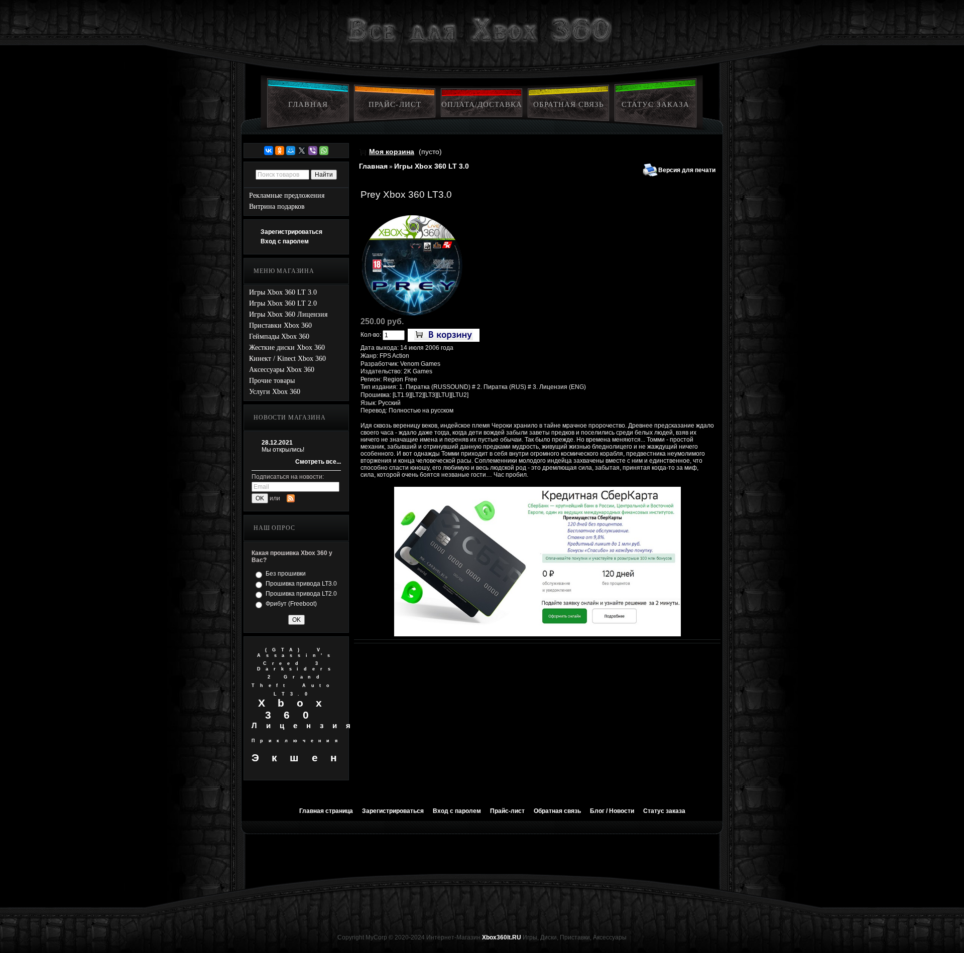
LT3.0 (293, 694)
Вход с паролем (285, 241)
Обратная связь (569, 104)
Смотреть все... (318, 461)
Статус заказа (655, 104)
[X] (301, 150)
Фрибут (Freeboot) (291, 603)
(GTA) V (295, 649)
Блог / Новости (612, 810)
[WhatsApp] (323, 150)
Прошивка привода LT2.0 (301, 593)
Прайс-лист (395, 104)
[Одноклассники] (279, 150)
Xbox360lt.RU (501, 937)
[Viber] (312, 150)
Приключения (297, 740)
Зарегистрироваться (291, 231)
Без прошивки (286, 573)
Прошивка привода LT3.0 (301, 583)
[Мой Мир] (290, 150)
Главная (307, 104)
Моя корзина (391, 152)
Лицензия (305, 725)
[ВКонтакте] (268, 150)
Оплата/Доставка (482, 104)
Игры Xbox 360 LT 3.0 (431, 166)
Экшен (300, 757)
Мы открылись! (283, 449)
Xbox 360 (296, 709)
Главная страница (326, 810)
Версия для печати (686, 170)
